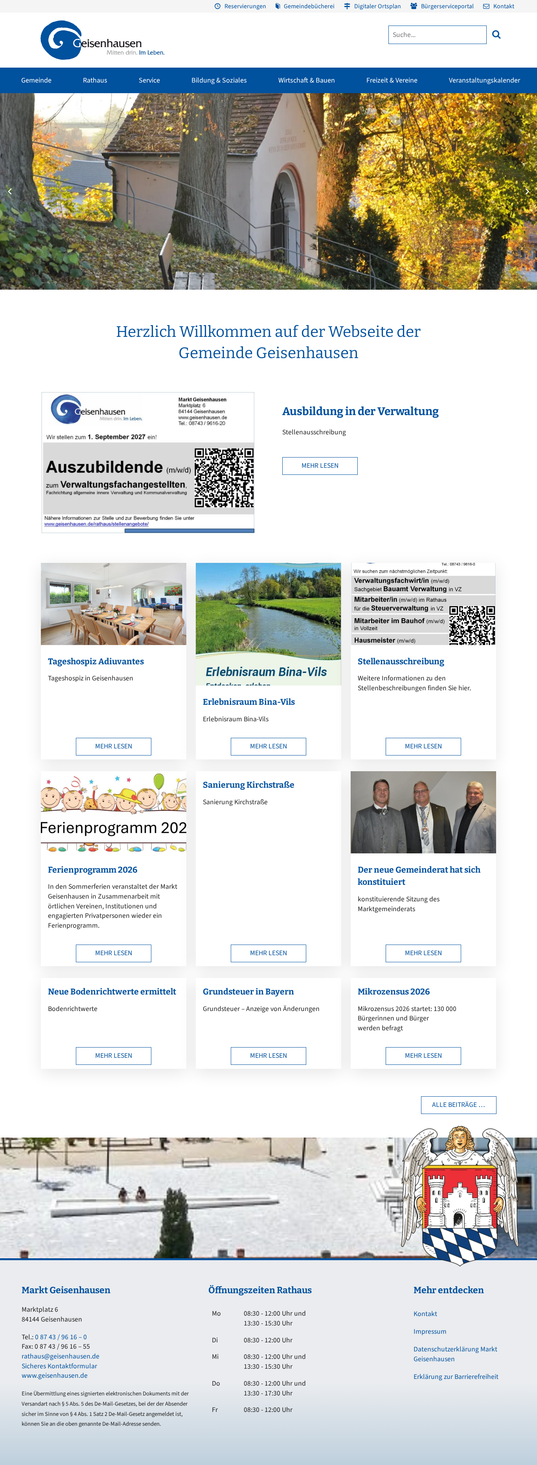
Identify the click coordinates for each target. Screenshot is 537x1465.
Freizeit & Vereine (391, 80)
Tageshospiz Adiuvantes (96, 661)
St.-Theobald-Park (396, 155)
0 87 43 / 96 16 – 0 (61, 1337)
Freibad (88, 127)
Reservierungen (245, 6)
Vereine (88, 155)
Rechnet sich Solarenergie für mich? (191, 195)
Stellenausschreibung (401, 661)
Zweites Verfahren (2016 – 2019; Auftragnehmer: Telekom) (215, 153)
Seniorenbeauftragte (448, 183)
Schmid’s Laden (295, 141)
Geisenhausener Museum (207, 127)
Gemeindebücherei (309, 6)
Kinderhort (240, 226)
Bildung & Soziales (219, 80)
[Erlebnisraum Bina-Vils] (268, 683)
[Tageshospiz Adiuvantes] (113, 643)
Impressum (430, 1331)
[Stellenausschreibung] (423, 643)
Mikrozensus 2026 (394, 992)
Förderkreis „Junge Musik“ (307, 127)
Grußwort (19, 127)
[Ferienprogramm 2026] (113, 851)
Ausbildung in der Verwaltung (360, 411)
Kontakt (503, 6)
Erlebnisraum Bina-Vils (249, 702)
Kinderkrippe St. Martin (254, 183)
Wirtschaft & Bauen (306, 80)
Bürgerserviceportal (447, 6)
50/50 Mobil (437, 127)
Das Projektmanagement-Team (402, 163)
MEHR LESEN (320, 466)
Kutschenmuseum (199, 141)
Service (149, 80)
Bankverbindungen (30, 212)
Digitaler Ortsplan (377, 6)
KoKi (429, 155)
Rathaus (95, 80)
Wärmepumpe (178, 213)
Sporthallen (94, 141)
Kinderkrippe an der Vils (255, 212)
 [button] (496, 34)
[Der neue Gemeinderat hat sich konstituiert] (423, 851)
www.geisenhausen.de (55, 1375)
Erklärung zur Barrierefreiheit (456, 1377)
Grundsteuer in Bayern (248, 992)
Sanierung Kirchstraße (248, 785)
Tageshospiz (438, 198)
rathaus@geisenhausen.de (60, 1356)
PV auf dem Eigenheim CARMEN (187, 173)
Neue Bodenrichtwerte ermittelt (112, 992)
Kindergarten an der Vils (255, 198)
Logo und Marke (385, 177)
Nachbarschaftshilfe (447, 169)
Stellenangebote (27, 198)
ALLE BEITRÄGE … (458, 1105)
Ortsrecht (19, 183)
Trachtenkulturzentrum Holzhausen (304, 159)
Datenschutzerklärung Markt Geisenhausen (455, 1354)
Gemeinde (36, 80)
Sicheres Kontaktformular (59, 1366)
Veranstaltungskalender (484, 80)
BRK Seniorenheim (445, 141)
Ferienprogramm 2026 (93, 870)
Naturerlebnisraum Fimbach (408, 127)
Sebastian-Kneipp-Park (401, 141)
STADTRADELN (97, 169)
